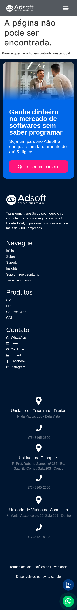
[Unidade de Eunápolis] (38, 448)
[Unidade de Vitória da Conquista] (38, 500)
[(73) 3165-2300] (39, 428)
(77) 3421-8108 (39, 537)
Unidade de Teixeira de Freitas (38, 410)
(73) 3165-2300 (39, 437)
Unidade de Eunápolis (38, 458)
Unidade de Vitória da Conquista (38, 510)
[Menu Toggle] (66, 8)
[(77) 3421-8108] (39, 527)
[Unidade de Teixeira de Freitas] (38, 401)
